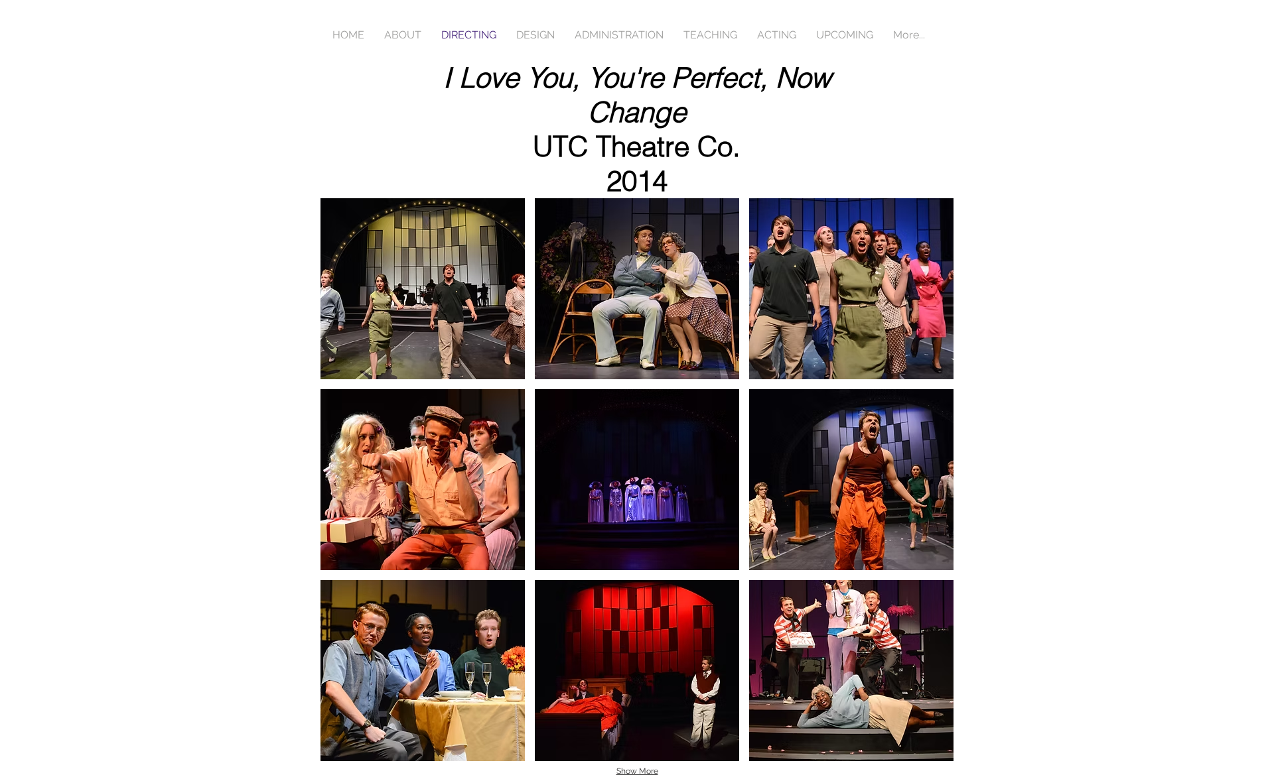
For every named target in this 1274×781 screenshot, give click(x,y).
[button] (422, 288)
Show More (637, 771)
